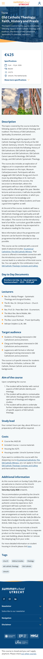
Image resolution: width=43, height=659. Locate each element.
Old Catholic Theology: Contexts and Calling (20, 465)
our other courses (28, 654)
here (29, 546)
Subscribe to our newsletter (13, 611)
